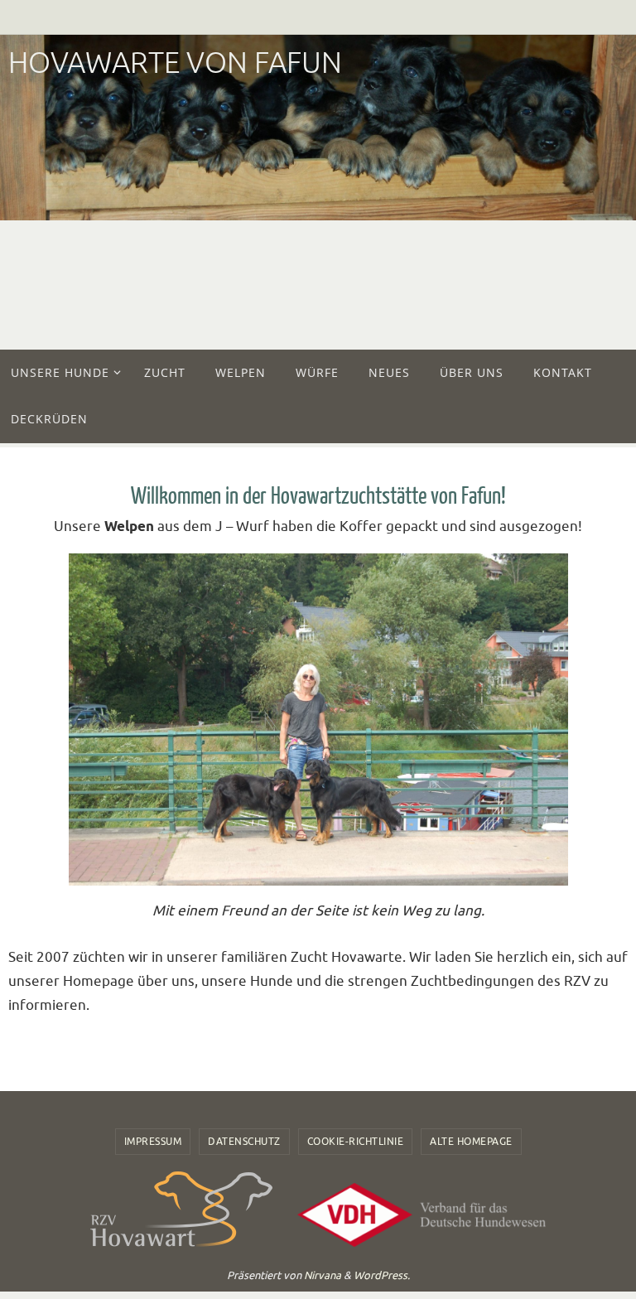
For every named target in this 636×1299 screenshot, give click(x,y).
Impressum (153, 1141)
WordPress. (382, 1275)
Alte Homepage (471, 1141)
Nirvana (322, 1275)
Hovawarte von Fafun (175, 63)
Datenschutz (244, 1141)
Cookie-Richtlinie (355, 1141)
